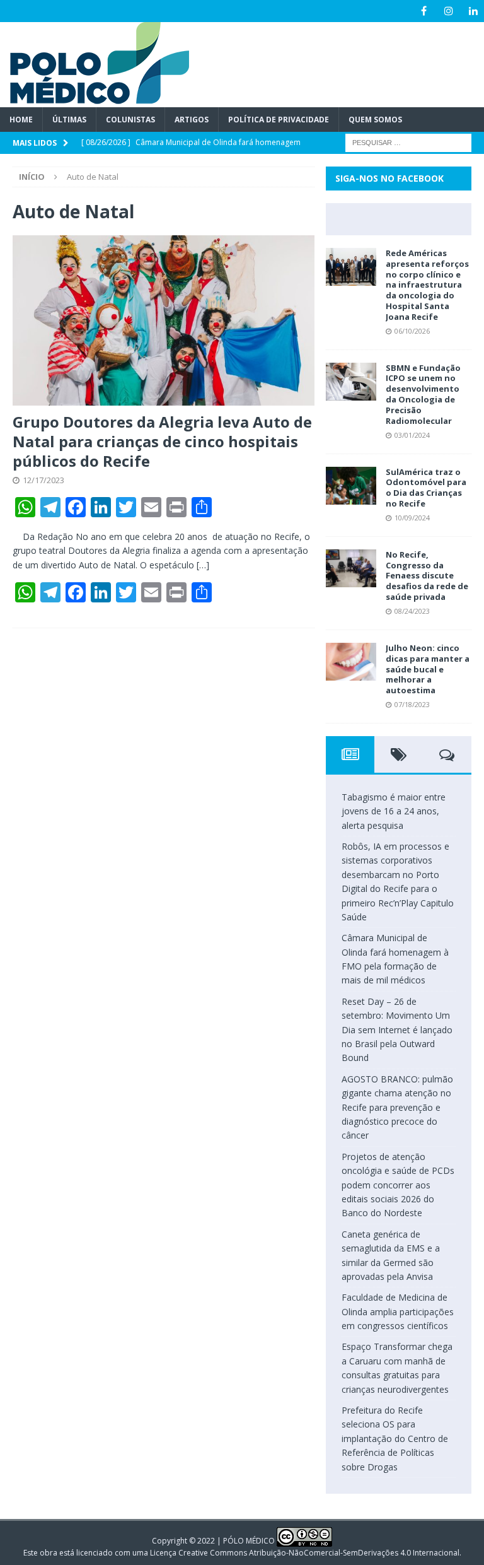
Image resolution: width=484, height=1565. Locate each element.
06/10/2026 (412, 331)
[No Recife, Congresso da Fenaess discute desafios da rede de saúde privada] (351, 568)
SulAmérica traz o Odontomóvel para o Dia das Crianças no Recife (426, 488)
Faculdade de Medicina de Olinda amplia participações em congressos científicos (398, 1311)
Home (21, 119)
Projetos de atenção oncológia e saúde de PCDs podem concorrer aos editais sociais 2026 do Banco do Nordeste (398, 1185)
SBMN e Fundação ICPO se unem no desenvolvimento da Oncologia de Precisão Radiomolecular (423, 394)
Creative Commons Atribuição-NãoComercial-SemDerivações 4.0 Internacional (318, 1552)
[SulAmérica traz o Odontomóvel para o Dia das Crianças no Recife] (351, 486)
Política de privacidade (278, 119)
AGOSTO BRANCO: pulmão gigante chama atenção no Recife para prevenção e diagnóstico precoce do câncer (397, 1107)
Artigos (192, 119)
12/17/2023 (43, 480)
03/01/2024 (412, 435)
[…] (203, 565)
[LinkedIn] (473, 11)
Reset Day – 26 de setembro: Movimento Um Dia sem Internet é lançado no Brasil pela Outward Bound (397, 1029)
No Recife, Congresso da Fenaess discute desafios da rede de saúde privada (427, 576)
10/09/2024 (412, 517)
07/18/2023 (412, 704)
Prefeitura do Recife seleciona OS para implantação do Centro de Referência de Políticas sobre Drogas (395, 1438)
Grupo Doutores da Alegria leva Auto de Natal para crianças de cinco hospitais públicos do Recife (162, 441)
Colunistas (130, 119)
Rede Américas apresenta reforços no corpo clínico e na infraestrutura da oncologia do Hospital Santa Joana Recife (427, 284)
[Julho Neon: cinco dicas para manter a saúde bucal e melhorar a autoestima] (351, 662)
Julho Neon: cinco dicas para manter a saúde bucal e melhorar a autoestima (428, 669)
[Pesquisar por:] (408, 142)
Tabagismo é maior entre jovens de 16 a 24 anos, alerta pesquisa (394, 811)
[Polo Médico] (94, 100)
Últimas (69, 119)
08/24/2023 (412, 611)
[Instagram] (448, 11)
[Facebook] (424, 11)
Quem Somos (375, 119)
